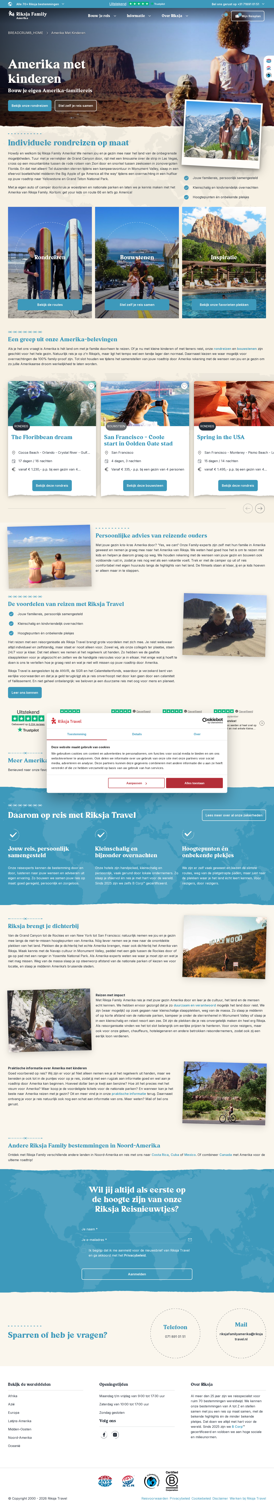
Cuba (175, 1155)
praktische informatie (129, 1094)
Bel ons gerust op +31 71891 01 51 (235, 4)
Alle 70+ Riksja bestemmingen (37, 4)
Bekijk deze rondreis (52, 486)
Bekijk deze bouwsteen (145, 486)
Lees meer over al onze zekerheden (234, 815)
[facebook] (104, 1435)
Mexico (190, 1155)
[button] (102, 16)
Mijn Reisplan (250, 15)
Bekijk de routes (50, 305)
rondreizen (222, 349)
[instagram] (115, 1435)
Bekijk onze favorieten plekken (224, 305)
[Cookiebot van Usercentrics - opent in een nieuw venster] (205, 721)
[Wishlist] (223, 16)
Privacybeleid (135, 1255)
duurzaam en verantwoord (195, 1005)
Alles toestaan (194, 783)
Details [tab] (137, 734)
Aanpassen (134, 783)
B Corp (238, 1427)
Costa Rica (160, 1155)
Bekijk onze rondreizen (30, 106)
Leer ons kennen (25, 693)
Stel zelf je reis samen (75, 106)
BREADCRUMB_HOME (25, 33)
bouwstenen (247, 349)
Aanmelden (137, 1274)
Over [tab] (197, 734)
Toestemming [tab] (76, 734)
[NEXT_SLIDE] (260, 508)
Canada (225, 1155)
